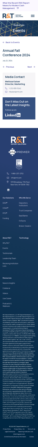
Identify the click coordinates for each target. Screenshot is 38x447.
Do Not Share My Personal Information (15, 437)
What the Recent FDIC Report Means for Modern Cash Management (16, 5)
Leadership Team (9, 258)
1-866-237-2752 (17, 173)
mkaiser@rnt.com (15, 92)
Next (30, 67)
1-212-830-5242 (15, 88)
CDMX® (5, 208)
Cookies (31, 437)
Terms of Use (31, 429)
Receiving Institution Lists (25, 432)
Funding (6, 218)
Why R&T (6, 243)
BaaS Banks (23, 216)
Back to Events (13, 42)
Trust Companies (25, 210)
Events (5, 248)
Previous (10, 67)
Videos (5, 293)
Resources (7, 278)
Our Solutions (8, 198)
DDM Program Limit (19, 434)
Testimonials (7, 253)
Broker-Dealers (25, 226)
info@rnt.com (16, 178)
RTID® (5, 213)
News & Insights (9, 283)
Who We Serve (25, 198)
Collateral (6, 288)
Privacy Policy (7, 429)
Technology (24, 238)
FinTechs (22, 221)
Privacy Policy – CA (19, 429)
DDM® (5, 203)
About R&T (7, 238)
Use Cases (7, 298)
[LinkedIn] (19, 189)
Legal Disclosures (10, 432)
